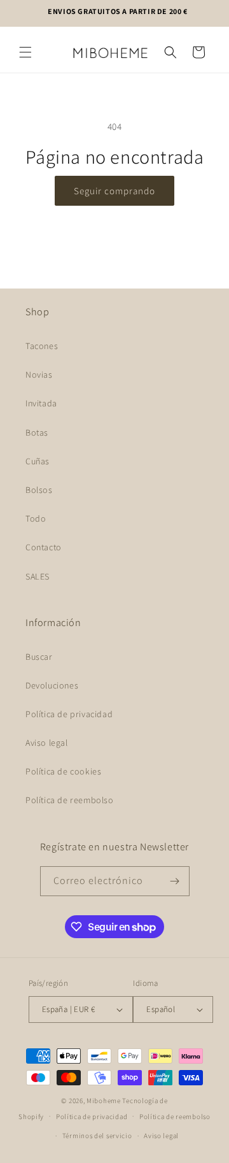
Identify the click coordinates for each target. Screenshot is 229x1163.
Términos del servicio (97, 1135)
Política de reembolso (69, 800)
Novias (39, 374)
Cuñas (37, 461)
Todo (35, 518)
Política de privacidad (69, 714)
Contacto (43, 547)
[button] (25, 52)
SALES (37, 576)
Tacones (41, 346)
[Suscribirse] (175, 881)
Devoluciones (51, 685)
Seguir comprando (114, 191)
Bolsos (39, 490)
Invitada (41, 403)
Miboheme (104, 1100)
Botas (36, 432)
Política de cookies (63, 771)
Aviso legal (46, 742)
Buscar (39, 656)
